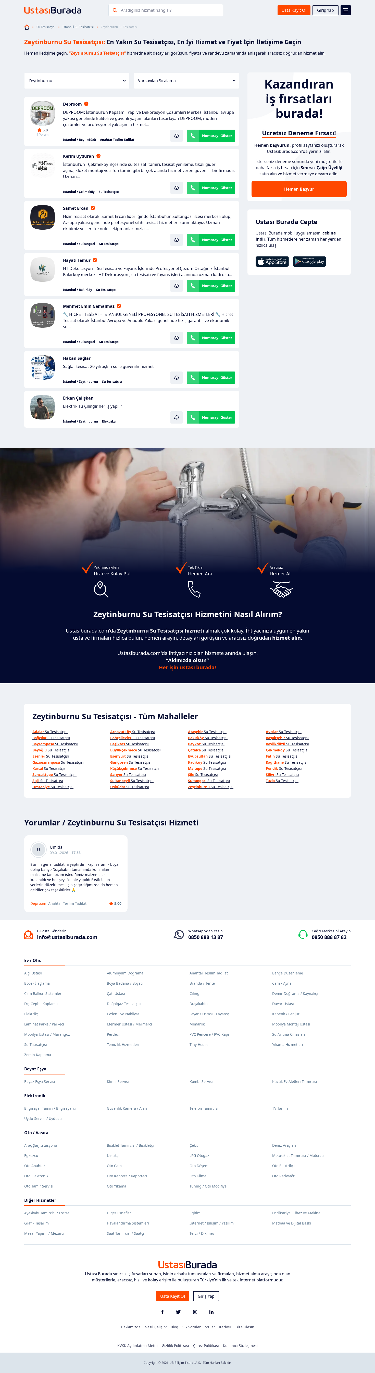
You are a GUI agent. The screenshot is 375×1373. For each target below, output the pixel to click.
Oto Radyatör (283, 1175)
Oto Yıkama (116, 1186)
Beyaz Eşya (35, 1069)
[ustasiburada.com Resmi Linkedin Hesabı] (211, 1312)
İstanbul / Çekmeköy (79, 192)
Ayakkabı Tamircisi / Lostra (46, 1212)
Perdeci (113, 1034)
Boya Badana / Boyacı (125, 983)
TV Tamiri (280, 1108)
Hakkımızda (131, 1327)
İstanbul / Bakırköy (77, 290)
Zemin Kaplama (37, 1054)
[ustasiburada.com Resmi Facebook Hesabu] (162, 1312)
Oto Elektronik (36, 1175)
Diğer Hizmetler (40, 1200)
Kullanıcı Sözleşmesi (240, 1345)
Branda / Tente (202, 983)
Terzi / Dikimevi (203, 1233)
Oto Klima (198, 1175)
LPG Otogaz (199, 1155)
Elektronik (34, 1095)
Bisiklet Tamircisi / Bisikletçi (130, 1145)
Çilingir (196, 993)
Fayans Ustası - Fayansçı (210, 1013)
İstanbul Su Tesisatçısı (78, 27)
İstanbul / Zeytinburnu (80, 382)
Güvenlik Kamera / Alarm (128, 1108)
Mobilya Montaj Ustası (291, 1024)
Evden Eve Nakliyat (123, 1013)
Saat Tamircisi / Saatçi (125, 1233)
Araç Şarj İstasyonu (40, 1145)
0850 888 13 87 (205, 937)
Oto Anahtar (34, 1165)
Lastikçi (113, 1155)
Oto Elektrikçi (283, 1165)
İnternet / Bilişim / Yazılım (212, 1223)
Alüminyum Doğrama (125, 973)
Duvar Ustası (283, 1003)
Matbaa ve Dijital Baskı (291, 1223)
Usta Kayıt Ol (294, 10)
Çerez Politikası (206, 1345)
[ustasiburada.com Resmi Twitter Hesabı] (178, 1312)
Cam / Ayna (282, 983)
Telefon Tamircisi (204, 1108)
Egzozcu (31, 1155)
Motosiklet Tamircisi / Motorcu (298, 1155)
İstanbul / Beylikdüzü (79, 140)
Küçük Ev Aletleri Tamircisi (294, 1081)
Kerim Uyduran (78, 156)
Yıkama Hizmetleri (287, 1044)
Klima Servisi (118, 1081)
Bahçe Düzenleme (287, 973)
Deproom (72, 104)
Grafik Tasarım (36, 1223)
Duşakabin (199, 1003)
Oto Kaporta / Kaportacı (127, 1175)
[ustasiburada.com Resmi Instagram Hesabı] (195, 1312)
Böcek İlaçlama (37, 983)
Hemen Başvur (299, 189)
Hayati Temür (77, 260)
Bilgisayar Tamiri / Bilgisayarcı (50, 1108)
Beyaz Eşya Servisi (39, 1081)
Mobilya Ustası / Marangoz (47, 1034)
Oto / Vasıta (36, 1132)
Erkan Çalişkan (78, 398)
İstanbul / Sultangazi (79, 244)
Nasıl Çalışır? (156, 1327)
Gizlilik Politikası (175, 1345)
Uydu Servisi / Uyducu (43, 1118)
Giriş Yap (325, 10)
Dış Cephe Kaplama (41, 1003)
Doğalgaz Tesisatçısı (124, 1003)
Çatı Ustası (116, 993)
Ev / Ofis (32, 960)
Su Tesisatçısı (45, 27)
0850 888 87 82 (329, 937)
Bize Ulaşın (244, 1327)
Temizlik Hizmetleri (123, 1044)
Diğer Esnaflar (119, 1212)
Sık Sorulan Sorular (198, 1327)
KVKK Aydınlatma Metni (137, 1345)
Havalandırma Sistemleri (128, 1223)
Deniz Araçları (284, 1145)
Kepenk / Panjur (285, 1013)
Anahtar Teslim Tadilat (117, 140)
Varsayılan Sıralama (157, 80)
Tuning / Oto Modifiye (208, 1186)
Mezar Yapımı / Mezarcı (44, 1233)
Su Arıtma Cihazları (288, 1034)
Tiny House (199, 1044)
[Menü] (346, 10)
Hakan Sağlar (77, 358)
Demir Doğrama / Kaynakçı (295, 993)
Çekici (194, 1145)
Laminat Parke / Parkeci (44, 1024)
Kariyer (225, 1327)
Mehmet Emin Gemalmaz (89, 306)
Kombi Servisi (201, 1081)
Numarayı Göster (217, 135)
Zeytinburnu (40, 80)
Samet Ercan (76, 208)
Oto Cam (114, 1165)
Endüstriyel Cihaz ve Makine (296, 1212)
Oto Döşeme (200, 1165)
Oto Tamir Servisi (38, 1186)
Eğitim (195, 1212)
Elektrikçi (109, 421)
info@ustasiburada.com (67, 937)
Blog (174, 1327)
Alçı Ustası (33, 973)
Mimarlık (197, 1024)
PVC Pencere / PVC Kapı (209, 1034)
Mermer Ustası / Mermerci (129, 1024)
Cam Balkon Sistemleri (43, 993)
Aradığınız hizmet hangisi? (146, 10)
